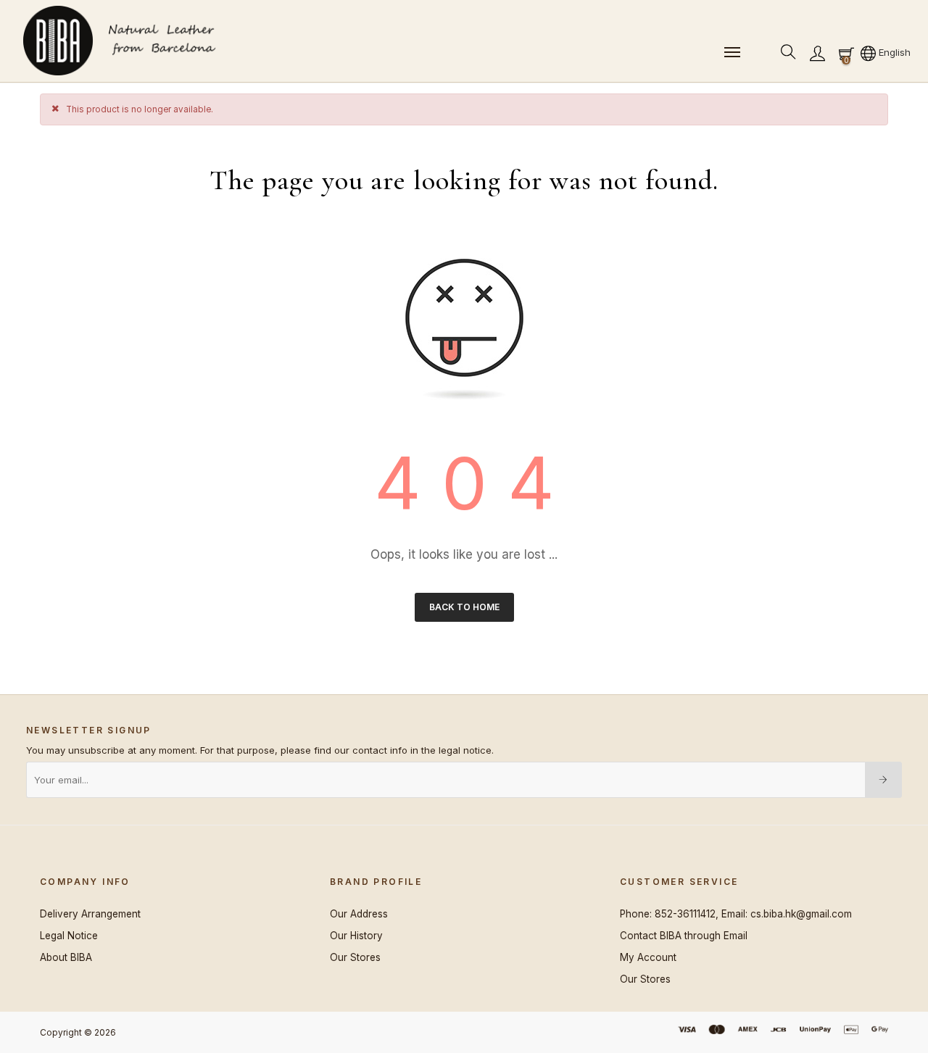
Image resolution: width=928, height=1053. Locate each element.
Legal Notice (69, 935)
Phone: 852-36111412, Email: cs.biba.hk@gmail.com (736, 914)
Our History (356, 935)
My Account (648, 957)
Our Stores (355, 957)
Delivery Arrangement (90, 914)
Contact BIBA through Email (683, 935)
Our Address (359, 914)
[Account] (817, 52)
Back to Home (464, 607)
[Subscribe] (883, 780)
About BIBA (66, 957)
